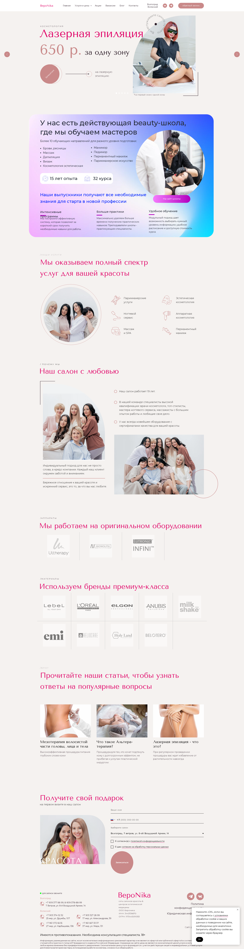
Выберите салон (119, 827)
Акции (98, 5)
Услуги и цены (82, 5)
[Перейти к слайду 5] (127, 93)
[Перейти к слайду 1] (116, 93)
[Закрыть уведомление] (237, 909)
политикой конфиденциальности (148, 841)
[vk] (165, 6)
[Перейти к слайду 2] (119, 93)
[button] (191, 5)
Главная (67, 5)
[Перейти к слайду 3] (122, 93)
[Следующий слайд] (237, 54)
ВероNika (134, 895)
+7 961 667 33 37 (90, 923)
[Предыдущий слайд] (7, 54)
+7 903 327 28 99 (91, 915)
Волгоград (152, 4)
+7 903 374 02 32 (54, 915)
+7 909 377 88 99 (55, 902)
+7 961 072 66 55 (54, 923)
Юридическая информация (185, 913)
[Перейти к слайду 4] (125, 93)
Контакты (133, 5)
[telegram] (171, 6)
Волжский (153, 7)
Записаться (122, 862)
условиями (221, 915)
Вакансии (110, 5)
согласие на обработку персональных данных (145, 847)
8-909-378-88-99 (73, 902)
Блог (122, 5)
